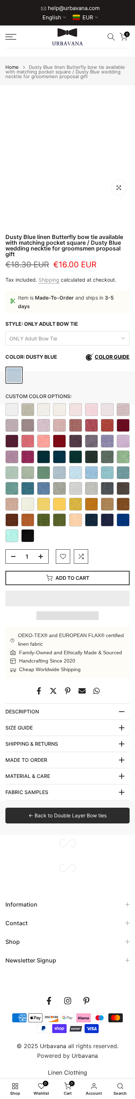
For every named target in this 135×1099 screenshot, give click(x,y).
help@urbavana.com (73, 8)
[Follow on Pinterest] (86, 1001)
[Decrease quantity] (11, 557)
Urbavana (85, 1055)
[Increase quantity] (42, 557)
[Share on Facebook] (38, 690)
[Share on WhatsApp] (96, 690)
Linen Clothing (67, 1072)
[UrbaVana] (67, 37)
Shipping (49, 280)
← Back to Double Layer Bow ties (67, 815)
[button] (67, 598)
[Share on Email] (82, 690)
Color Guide (112, 357)
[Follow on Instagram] (68, 1001)
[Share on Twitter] (53, 690)
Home (12, 67)
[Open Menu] (18, 37)
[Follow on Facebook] (49, 1001)
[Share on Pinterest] (67, 690)
